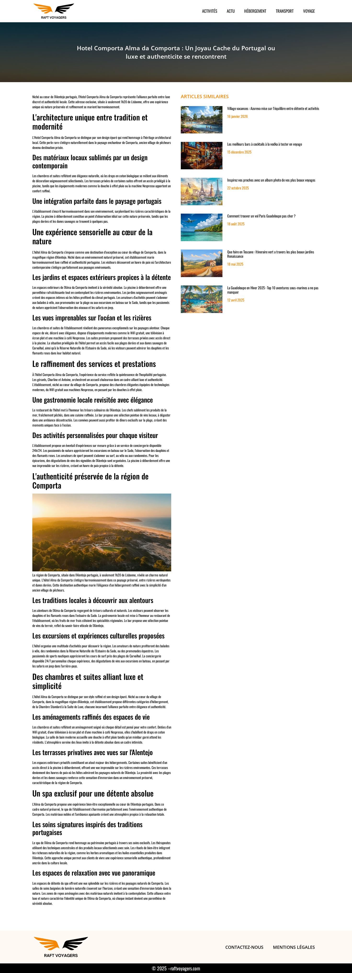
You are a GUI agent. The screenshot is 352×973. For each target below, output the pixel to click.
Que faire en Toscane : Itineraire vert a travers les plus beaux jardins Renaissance (270, 254)
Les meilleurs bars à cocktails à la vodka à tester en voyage (264, 144)
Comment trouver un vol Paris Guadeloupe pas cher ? (261, 215)
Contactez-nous (244, 947)
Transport (285, 11)
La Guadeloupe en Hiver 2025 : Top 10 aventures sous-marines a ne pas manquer (272, 290)
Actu (231, 11)
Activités (209, 11)
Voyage (309, 11)
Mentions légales (294, 947)
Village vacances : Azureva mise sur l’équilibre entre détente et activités (273, 108)
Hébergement (255, 11)
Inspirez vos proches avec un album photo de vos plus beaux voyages (271, 179)
